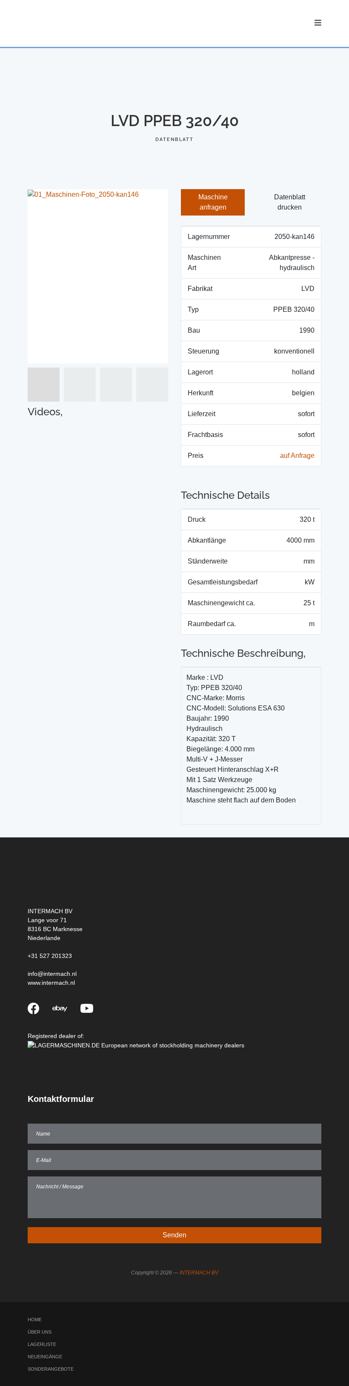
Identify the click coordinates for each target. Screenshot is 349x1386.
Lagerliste (42, 1344)
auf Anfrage (297, 455)
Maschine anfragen (213, 202)
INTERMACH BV (199, 1273)
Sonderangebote (51, 1369)
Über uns (39, 1331)
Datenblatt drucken (289, 202)
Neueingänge (45, 1356)
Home (35, 1319)
